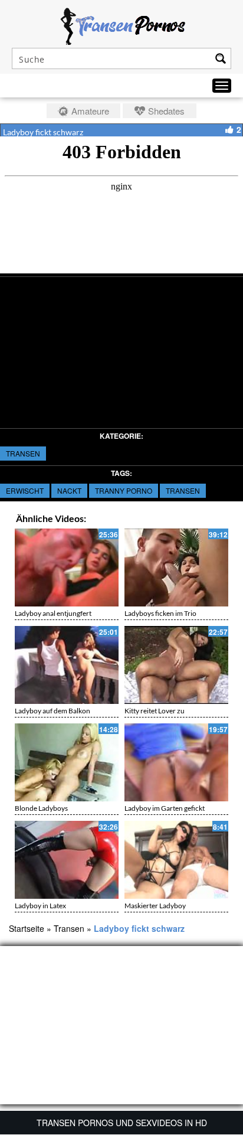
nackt (69, 490)
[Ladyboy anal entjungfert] (67, 567)
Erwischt (25, 490)
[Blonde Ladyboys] (67, 762)
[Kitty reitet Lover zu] (176, 665)
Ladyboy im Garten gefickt (164, 808)
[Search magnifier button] (221, 58)
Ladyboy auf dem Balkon (52, 710)
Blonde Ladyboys (41, 808)
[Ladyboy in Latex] (67, 860)
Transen (23, 453)
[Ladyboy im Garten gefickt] (176, 762)
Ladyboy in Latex (40, 905)
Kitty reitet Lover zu (154, 710)
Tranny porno (123, 490)
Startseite (26, 928)
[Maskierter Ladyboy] (176, 860)
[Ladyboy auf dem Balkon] (67, 665)
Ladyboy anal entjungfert (53, 613)
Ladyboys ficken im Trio (160, 613)
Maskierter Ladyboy (155, 905)
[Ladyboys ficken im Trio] (176, 567)
